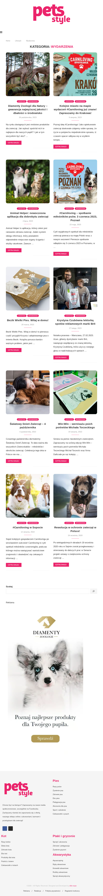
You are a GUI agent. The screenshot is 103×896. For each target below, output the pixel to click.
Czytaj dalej (13, 143)
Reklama (26, 891)
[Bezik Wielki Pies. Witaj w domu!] (28, 288)
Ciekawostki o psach (61, 814)
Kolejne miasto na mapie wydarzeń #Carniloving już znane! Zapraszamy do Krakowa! (75, 109)
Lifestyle (18, 41)
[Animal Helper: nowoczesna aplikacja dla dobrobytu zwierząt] (28, 181)
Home (8, 41)
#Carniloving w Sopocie (28, 527)
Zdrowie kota (6, 850)
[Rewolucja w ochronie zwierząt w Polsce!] (75, 496)
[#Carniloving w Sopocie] (28, 496)
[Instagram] (10, 828)
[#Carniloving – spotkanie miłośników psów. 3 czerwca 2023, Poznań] (75, 181)
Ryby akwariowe (59, 864)
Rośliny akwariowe (60, 872)
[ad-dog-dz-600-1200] (45, 607)
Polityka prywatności (52, 891)
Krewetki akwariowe (60, 868)
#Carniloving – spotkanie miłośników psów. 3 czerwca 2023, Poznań (75, 217)
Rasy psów (57, 786)
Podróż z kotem (7, 861)
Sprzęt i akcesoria (60, 842)
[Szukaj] (93, 591)
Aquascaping (58, 860)
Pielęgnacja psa (59, 802)
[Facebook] (5, 828)
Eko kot (4, 853)
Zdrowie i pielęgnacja (61, 846)
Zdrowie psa (58, 794)
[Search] (101, 32)
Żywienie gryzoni (59, 850)
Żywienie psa (58, 790)
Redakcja (37, 891)
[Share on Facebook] (26, 148)
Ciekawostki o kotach (9, 865)
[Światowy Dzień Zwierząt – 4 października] (28, 392)
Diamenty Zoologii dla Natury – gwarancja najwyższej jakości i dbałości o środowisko (27, 109)
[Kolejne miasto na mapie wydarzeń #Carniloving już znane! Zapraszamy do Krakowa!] (75, 74)
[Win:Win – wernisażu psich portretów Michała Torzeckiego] (75, 392)
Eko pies (56, 798)
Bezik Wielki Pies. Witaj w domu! (27, 320)
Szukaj (9, 586)
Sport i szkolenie (59, 810)
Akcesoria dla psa (60, 806)
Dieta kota (5, 846)
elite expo (72, 886)
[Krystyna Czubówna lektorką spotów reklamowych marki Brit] (75, 288)
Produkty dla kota (8, 857)
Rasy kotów (5, 842)
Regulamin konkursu (72, 891)
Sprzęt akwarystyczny (61, 876)
